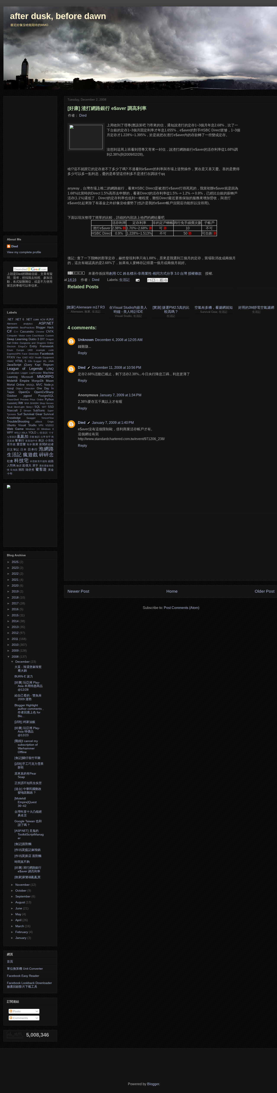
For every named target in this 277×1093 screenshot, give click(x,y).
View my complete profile (24, 252)
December (23, 661)
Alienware (12, 323)
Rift (20, 403)
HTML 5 (20, 361)
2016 (15, 609)
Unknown (86, 340)
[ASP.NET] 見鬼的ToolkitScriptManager (29, 834)
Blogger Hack (45, 327)
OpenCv (24, 392)
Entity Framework (42, 346)
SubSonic (39, 410)
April (18, 920)
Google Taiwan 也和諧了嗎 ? (28, 823)
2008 (15, 656)
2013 (15, 627)
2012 (15, 633)
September (23, 896)
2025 (15, 562)
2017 (15, 603)
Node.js (49, 384)
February (22, 932)
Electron (11, 346)
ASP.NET (46, 323)
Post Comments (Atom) (181, 608)
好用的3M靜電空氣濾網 (256, 307)
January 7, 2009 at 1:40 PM (113, 422)
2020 (15, 585)
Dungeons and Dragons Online (37, 343)
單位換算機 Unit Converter (25, 968)
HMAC (10, 361)
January (21, 938)
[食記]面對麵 (22, 844)
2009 (15, 650)
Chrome (40, 331)
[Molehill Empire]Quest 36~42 (25, 802)
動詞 (37, 437)
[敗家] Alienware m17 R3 (86, 307)
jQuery (28, 364)
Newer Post (78, 591)
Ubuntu (11, 425)
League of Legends (25, 369)
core (28, 335)
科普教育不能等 (38, 461)
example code (45, 350)
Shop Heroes (47, 403)
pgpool (28, 395)
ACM (42, 319)
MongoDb (37, 380)
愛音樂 (21, 444)
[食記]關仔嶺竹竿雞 (27, 758)
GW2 (25, 357)
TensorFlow (47, 418)
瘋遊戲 (30, 454)
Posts (16, 1011)
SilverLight (19, 407)
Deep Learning (17, 339)
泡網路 (46, 449)
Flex (18, 357)
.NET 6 (19, 319)
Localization (13, 373)
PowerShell (13, 399)
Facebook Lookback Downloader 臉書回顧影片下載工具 (29, 984)
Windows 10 (32, 429)
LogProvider (35, 373)
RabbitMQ (12, 403)
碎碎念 (46, 454)
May (18, 914)
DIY (42, 339)
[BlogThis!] (153, 280)
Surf (19, 414)
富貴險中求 (31, 440)
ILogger (38, 361)
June (19, 908)
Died (83, 115)
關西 (21, 469)
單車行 (19, 440)
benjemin (12, 327)
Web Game (15, 429)
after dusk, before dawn (58, 16)
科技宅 (21, 460)
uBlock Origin (44, 421)
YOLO (32, 432)
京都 (31, 437)
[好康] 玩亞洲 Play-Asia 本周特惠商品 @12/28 (28, 686)
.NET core (32, 319)
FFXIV (11, 357)
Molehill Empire (18, 380)
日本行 (33, 449)
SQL (37, 406)
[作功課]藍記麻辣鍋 (27, 850)
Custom (49, 335)
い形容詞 (42, 432)
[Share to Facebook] (161, 280)
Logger (24, 373)
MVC (39, 384)
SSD (51, 406)
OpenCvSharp (44, 392)
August (20, 902)
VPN (41, 425)
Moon (50, 380)
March (20, 926)
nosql (10, 388)
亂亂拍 (22, 436)
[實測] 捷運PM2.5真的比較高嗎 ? (171, 309)
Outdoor (12, 395)
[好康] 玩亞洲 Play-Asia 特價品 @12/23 (27, 731)
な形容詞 (11, 437)
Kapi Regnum (44, 364)
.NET (10, 319)
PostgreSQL (46, 395)
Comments (20, 1018)
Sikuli (9, 407)
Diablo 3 (34, 339)
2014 (15, 621)
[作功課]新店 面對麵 (27, 856)
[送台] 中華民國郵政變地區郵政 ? (27, 790)
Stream (27, 410)
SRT (44, 407)
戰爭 (29, 444)
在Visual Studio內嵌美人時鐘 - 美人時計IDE (128, 309)
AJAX (50, 319)
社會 (10, 461)
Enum (10, 350)
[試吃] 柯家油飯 (24, 722)
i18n (30, 361)
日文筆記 (13, 449)
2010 (15, 644)
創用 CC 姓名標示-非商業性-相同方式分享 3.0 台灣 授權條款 (155, 273)
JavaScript (14, 364)
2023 (15, 567)
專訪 (41, 440)
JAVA (51, 361)
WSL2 (17, 432)
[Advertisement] (171, 547)
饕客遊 (41, 469)
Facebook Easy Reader (23, 975)
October (21, 890)
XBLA (24, 432)
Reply (82, 353)
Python (49, 399)
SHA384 (34, 403)
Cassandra (27, 331)
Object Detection (25, 388)
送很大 (26, 465)
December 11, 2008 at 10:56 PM (116, 367)
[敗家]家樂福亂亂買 (27, 877)
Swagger (31, 418)
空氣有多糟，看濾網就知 (214, 307)
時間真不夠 (22, 861)
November (23, 884)
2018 (15, 597)
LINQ (50, 368)
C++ (16, 331)
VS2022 (49, 425)
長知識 (14, 469)
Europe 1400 (24, 350)
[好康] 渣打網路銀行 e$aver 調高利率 (27, 869)
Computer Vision (16, 335)
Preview (24, 399)
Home (172, 591)
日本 (23, 449)
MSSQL (30, 384)
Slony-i (29, 407)
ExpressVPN (14, 353)
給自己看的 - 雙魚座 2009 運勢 (28, 697)
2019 (15, 591)
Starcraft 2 (14, 410)
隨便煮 (30, 469)
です (51, 432)
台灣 (42, 437)
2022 (15, 573)
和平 (48, 437)
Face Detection (30, 353)
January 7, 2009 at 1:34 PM (120, 395)
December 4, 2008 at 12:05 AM (118, 340)
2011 (15, 639)
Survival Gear (32, 414)
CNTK (50, 331)
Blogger (153, 1084)
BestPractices (27, 327)
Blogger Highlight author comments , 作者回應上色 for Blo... (28, 710)
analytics (28, 323)
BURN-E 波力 (23, 676)
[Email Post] (137, 280)
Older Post (264, 591)
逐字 (35, 465)
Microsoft (27, 376)
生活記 (124, 280)
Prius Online (36, 399)
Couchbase (38, 335)
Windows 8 (47, 429)
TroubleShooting (18, 421)
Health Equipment (44, 357)
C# (9, 331)
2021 (15, 579)
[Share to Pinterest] (166, 280)
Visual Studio (27, 425)
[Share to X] (157, 280)
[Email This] (149, 280)
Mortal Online (15, 384)
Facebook (47, 353)
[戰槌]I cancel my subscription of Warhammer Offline (26, 746)
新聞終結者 (46, 444)
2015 (15, 615)
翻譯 (18, 465)
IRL (45, 361)
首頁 (10, 961)
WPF (10, 432)
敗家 (35, 444)
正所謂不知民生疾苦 (28, 783)
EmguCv (22, 346)
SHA (26, 403)
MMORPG (45, 377)
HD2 (31, 357)
